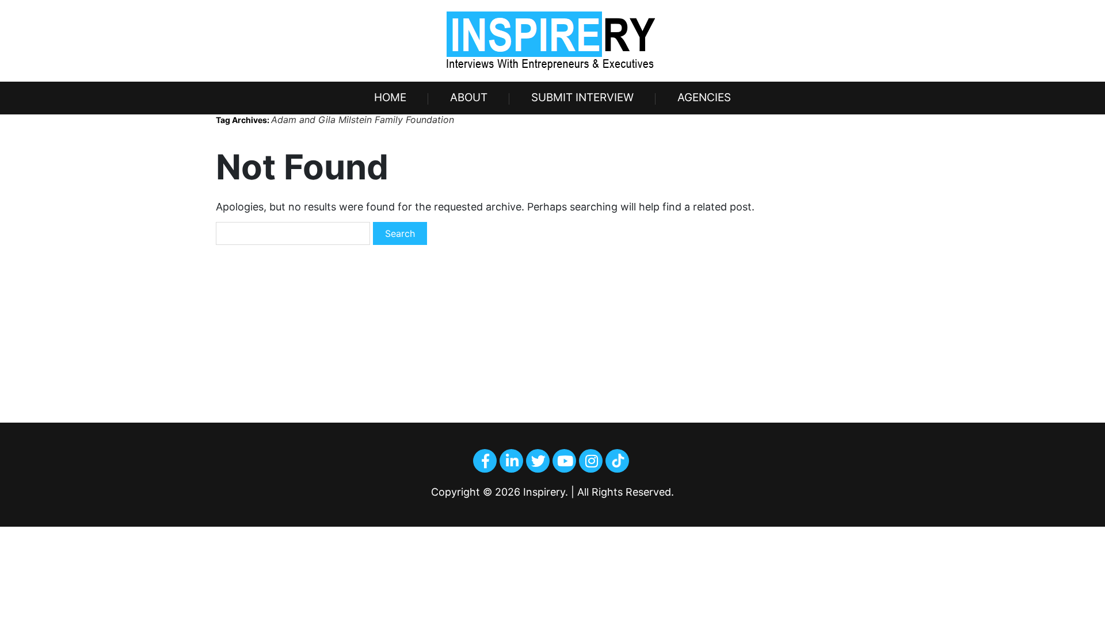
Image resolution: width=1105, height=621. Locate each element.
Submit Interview (582, 97)
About (468, 97)
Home (390, 97)
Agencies (704, 97)
